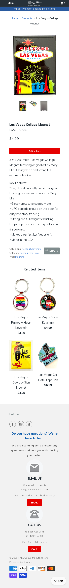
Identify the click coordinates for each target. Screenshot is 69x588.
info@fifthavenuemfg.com (35, 489)
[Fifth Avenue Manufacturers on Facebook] (13, 424)
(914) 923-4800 (34, 536)
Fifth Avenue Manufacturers (33, 557)
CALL (34, 549)
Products (27, 18)
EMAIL (34, 502)
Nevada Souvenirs (31, 249)
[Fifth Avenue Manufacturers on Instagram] (21, 424)
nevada (24, 253)
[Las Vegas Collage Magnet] (34, 65)
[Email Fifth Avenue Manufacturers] (30, 424)
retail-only (34, 253)
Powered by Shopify (20, 562)
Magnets (19, 256)
